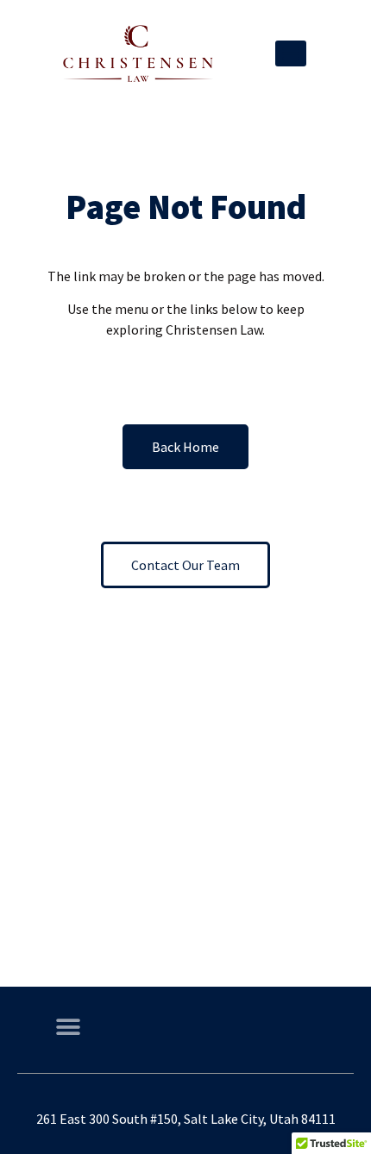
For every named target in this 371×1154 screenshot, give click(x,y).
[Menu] (290, 53)
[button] (67, 1027)
